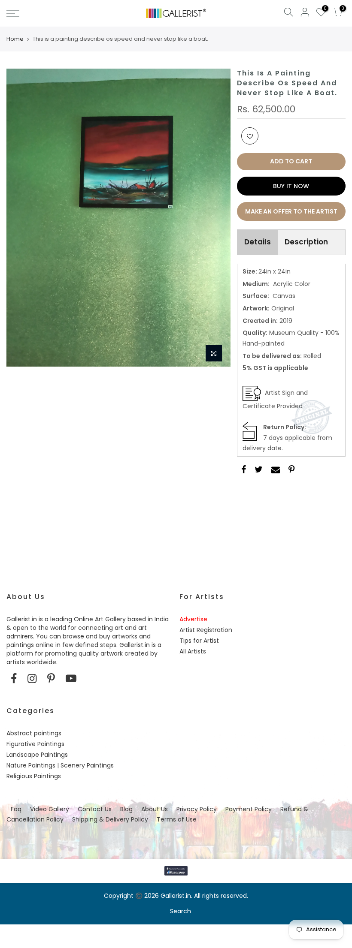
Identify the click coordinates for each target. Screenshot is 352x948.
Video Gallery (49, 809)
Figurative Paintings (35, 744)
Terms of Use (177, 819)
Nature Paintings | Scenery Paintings (60, 765)
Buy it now (291, 186)
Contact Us (95, 809)
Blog (126, 809)
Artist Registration (205, 630)
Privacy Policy (196, 809)
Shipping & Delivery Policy (110, 819)
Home (15, 39)
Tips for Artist (199, 640)
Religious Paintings (33, 776)
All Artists (192, 651)
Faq (16, 809)
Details (257, 242)
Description (306, 242)
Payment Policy (248, 809)
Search (180, 911)
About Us (154, 809)
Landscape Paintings (37, 754)
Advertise (193, 619)
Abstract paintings (33, 733)
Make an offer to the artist (291, 211)
